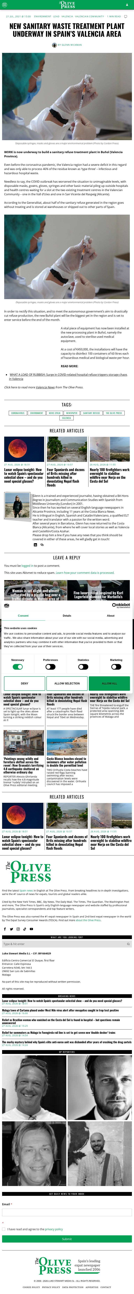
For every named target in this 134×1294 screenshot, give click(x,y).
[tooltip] (35, 545)
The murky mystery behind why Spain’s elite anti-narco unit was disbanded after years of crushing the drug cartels (67, 1042)
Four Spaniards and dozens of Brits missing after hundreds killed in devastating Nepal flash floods (65, 477)
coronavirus (17, 412)
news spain (54, 412)
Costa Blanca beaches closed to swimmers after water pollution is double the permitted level (66, 762)
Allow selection (67, 683)
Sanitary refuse (91, 412)
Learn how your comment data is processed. (85, 573)
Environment (42, 16)
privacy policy (54, 1229)
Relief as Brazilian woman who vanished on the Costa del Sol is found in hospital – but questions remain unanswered (61, 1021)
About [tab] (111, 615)
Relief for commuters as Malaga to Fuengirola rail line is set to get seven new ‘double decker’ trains (58, 1032)
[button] (128, 943)
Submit (67, 1239)
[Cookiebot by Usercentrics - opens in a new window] (114, 605)
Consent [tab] (23, 615)
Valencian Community (89, 16)
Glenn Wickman (72, 44)
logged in (27, 566)
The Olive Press (114, 412)
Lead (56, 16)
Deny (24, 683)
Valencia (67, 16)
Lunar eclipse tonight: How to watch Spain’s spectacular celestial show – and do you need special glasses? (24, 475)
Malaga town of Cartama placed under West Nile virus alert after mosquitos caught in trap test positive (60, 1010)
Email (7, 1204)
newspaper (71, 412)
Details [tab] (67, 615)
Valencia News (45, 387)
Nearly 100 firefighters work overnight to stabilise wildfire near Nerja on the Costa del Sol (109, 475)
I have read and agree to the (35, 1229)
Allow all (109, 683)
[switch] (50, 667)
